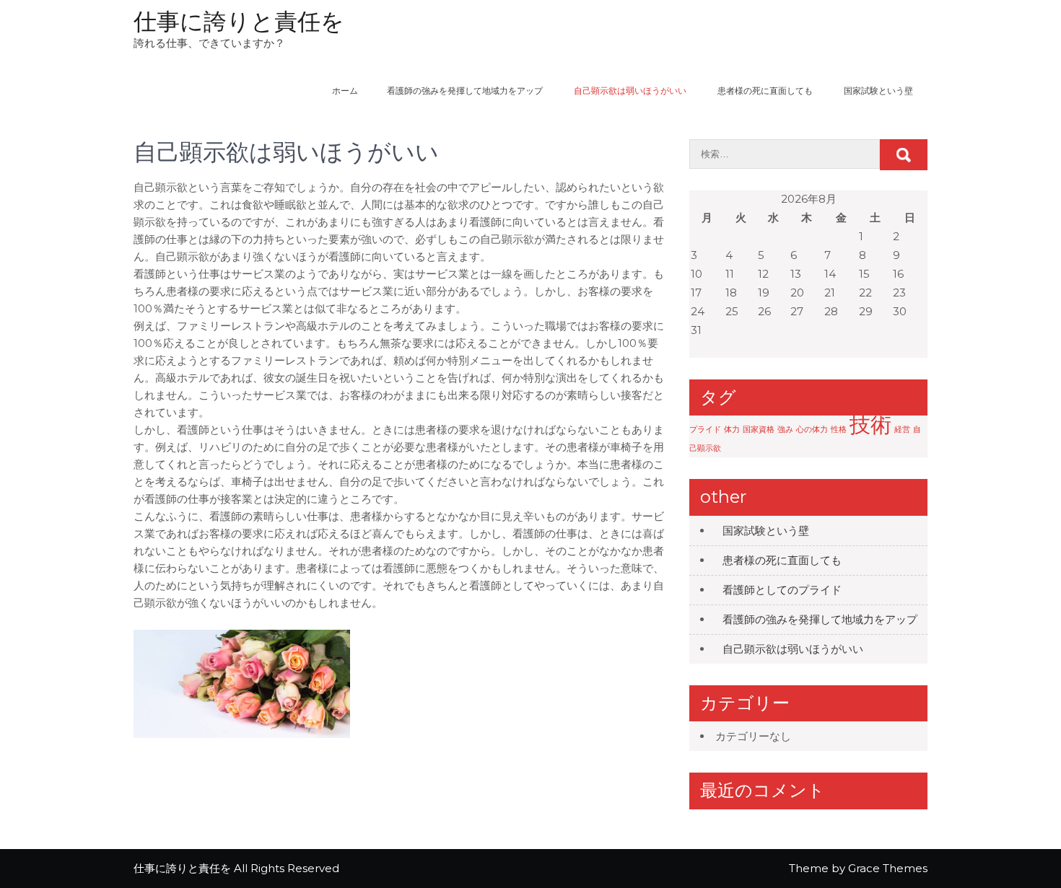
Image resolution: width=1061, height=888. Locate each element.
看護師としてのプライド (782, 590)
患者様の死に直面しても (765, 90)
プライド (705, 429)
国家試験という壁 (878, 90)
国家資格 (758, 429)
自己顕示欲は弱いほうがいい (630, 90)
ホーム (345, 90)
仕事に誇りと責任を (239, 21)
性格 (839, 429)
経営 (902, 429)
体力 (732, 429)
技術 (870, 424)
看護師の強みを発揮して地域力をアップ (465, 90)
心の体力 (812, 429)
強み (785, 429)
